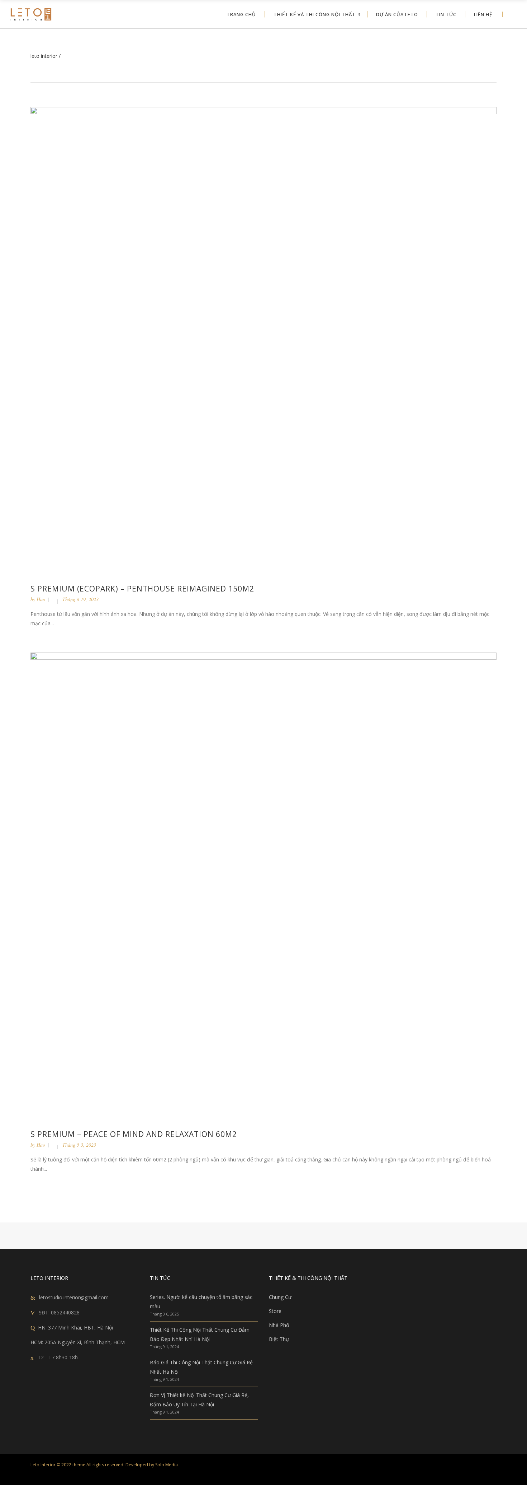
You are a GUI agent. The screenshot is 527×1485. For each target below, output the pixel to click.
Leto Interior (43, 56)
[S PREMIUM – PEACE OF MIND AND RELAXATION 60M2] (263, 885)
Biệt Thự (279, 1339)
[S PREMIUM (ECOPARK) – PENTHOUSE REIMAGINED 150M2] (263, 340)
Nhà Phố (279, 1325)
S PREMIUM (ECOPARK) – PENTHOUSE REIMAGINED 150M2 (142, 589)
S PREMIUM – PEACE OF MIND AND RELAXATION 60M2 (133, 1134)
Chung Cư (280, 1297)
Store (275, 1311)
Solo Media (166, 1465)
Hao (41, 599)
